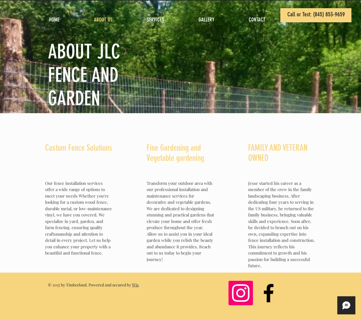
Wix (135, 285)
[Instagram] (240, 293)
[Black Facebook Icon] (268, 293)
